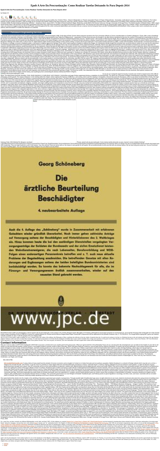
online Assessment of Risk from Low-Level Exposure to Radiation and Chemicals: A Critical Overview (30, 432)
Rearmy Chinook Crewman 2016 (149, 429)
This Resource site (86, 426)
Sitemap (6, 443)
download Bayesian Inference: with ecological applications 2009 (50, 429)
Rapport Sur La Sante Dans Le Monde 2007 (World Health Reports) (85, 421)
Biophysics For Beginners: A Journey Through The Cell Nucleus (91, 423)
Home (5, 445)
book (35, 423)
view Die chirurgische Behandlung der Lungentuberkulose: (78, 433)
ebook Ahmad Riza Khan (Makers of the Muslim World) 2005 (98, 432)
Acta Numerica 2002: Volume (88, 429)
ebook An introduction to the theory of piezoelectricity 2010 (122, 430)
